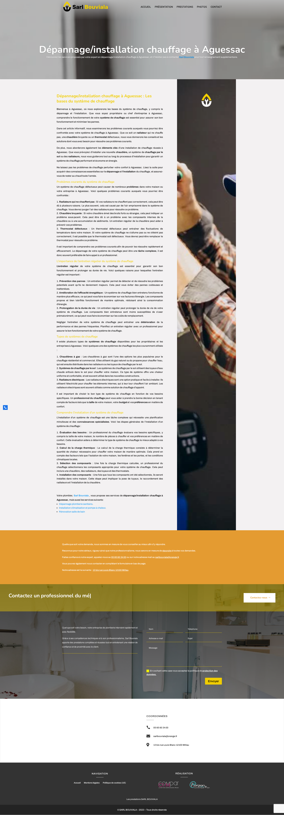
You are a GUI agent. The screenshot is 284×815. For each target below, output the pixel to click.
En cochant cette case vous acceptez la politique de (182, 673)
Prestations (185, 7)
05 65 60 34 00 (118, 557)
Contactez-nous (258, 597)
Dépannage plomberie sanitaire (75, 504)
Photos (202, 7)
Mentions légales (92, 783)
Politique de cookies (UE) (114, 783)
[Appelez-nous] (5, 407)
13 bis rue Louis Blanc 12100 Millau (110, 570)
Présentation (164, 7)
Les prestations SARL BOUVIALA (142, 799)
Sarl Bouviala (81, 495)
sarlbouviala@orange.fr (167, 557)
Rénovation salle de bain (72, 511)
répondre (166, 551)
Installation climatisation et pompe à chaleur (82, 508)
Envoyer (213, 681)
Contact (216, 7)
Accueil (146, 7)
